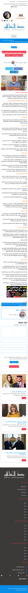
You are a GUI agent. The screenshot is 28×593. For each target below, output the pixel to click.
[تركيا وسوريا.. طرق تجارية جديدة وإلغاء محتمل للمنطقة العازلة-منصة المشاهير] (14, 442)
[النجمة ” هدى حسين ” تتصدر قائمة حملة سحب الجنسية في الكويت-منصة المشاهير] (14, 411)
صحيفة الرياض (23, 486)
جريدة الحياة (23, 495)
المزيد (24, 398)
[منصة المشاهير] (14, 27)
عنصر (25, 503)
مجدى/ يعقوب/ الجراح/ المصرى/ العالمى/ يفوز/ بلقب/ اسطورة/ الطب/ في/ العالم (14, 304)
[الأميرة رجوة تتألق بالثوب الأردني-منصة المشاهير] (14, 381)
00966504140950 (20, 567)
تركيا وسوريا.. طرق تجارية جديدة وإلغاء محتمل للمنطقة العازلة (16, 453)
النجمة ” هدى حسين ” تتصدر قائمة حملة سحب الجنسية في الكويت (16, 422)
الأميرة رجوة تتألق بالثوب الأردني (18, 391)
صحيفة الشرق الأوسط (21, 489)
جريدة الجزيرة (23, 492)
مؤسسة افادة (18, 590)
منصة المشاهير (10, 588)
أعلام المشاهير (14, 47)
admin (9, 62)
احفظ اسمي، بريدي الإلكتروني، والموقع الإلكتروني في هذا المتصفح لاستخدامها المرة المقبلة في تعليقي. (15, 357)
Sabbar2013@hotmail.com (18, 569)
